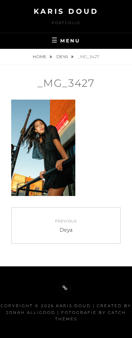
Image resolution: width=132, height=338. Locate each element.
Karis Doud (66, 11)
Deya (62, 56)
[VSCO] (65, 288)
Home (40, 56)
